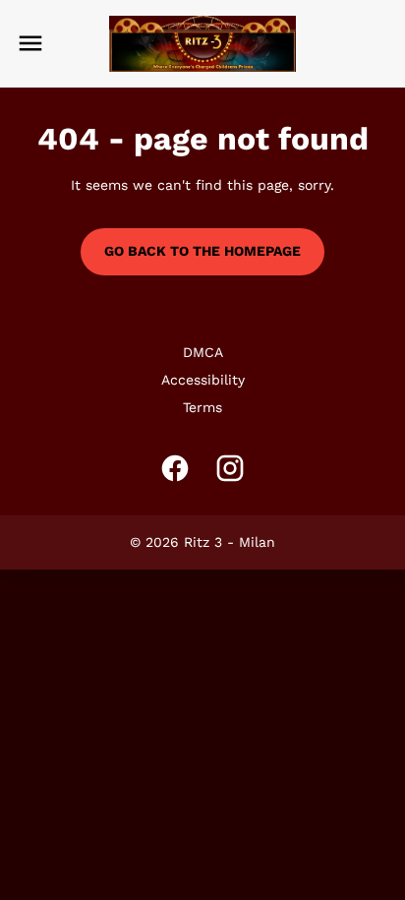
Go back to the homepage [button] (202, 251)
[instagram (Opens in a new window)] (230, 468)
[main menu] (30, 43)
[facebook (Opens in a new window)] (175, 468)
